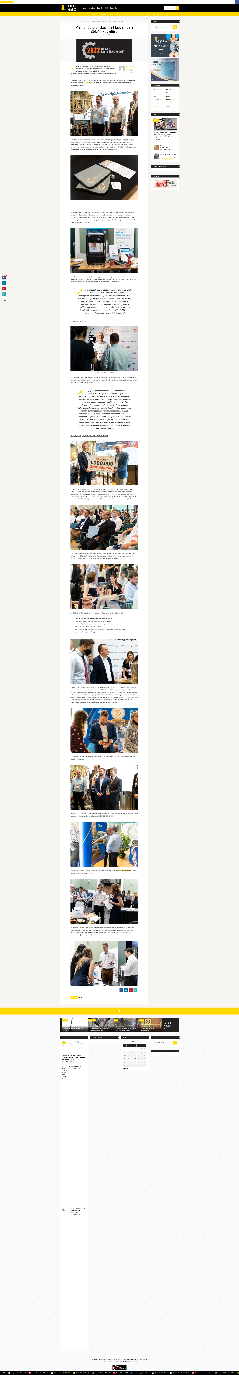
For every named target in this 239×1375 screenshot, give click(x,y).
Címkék (99, 8)
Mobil (147, 14)
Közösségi (140, 14)
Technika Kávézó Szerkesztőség (129, 1361)
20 (135, 1059)
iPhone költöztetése (75, 1066)
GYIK (106, 8)
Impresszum (119, 1359)
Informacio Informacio (167, 157)
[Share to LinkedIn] (126, 991)
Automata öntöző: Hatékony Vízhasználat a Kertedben (147, 1029)
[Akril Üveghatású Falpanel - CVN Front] (165, 80)
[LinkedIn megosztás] (4, 284)
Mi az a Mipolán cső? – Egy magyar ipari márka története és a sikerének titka (73, 1058)
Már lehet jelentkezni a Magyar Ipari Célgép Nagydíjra (110, 21)
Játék (125, 14)
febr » (128, 1068)
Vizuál (166, 14)
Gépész (89, 82)
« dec (124, 1068)
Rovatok (92, 8)
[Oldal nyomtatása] (135, 991)
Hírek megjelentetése (98, 1359)
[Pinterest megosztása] (131, 991)
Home (84, 8)
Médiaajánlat (110, 1359)
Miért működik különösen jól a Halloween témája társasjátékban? (77, 1210)
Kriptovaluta (169, 99)
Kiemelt (132, 14)
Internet (118, 14)
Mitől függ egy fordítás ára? (95, 1028)
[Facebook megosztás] (121, 991)
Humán (111, 14)
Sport (153, 14)
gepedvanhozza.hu (126, 870)
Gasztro (94, 14)
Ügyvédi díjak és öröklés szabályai (72, 1028)
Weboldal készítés (118, 1028)
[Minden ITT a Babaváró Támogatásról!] (165, 187)
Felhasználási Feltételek (131, 1359)
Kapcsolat (113, 8)
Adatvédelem (143, 1359)
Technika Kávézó (104, 35)
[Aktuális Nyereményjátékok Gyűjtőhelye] (165, 56)
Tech (159, 14)
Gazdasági (103, 14)
